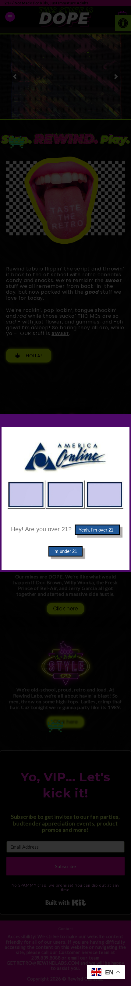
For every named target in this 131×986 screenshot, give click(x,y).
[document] (65, 493)
